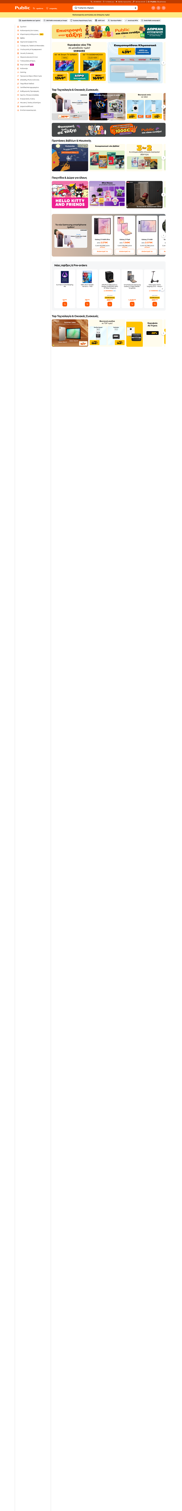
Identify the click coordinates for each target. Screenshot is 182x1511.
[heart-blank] (153, 8)
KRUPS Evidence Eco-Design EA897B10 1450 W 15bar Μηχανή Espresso (110, 286)
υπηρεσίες (53, 8)
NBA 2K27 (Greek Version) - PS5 (87, 285)
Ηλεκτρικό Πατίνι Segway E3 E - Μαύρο (155, 285)
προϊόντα (39, 8)
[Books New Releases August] (107, 157)
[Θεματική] (70, 157)
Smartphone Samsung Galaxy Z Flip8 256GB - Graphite (132, 286)
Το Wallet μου (109, 1)
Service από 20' (140, 1)
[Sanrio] (70, 194)
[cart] (164, 8)
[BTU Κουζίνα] (107, 333)
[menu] (34, 8)
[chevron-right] (163, 63)
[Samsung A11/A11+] (70, 333)
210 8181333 (97, 1)
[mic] (135, 8)
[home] (22, 10)
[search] (76, 8)
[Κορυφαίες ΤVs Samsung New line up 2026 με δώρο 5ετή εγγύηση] (79, 62)
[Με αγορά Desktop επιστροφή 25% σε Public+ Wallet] (107, 106)
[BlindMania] (107, 194)
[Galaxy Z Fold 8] (70, 106)
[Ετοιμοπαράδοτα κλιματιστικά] (135, 62)
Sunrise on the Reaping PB (64, 285)
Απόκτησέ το (102, 251)
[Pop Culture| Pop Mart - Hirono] (144, 194)
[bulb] (47, 8)
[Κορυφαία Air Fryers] (144, 333)
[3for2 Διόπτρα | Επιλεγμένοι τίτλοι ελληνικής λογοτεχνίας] (144, 157)
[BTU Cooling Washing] (144, 106)
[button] (158, 2)
